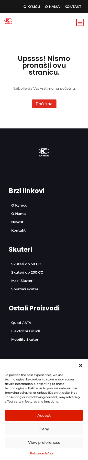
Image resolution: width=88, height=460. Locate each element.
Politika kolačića (42, 453)
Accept (44, 415)
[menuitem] (32, 6)
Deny (44, 429)
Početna (44, 103)
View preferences (44, 442)
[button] (80, 365)
